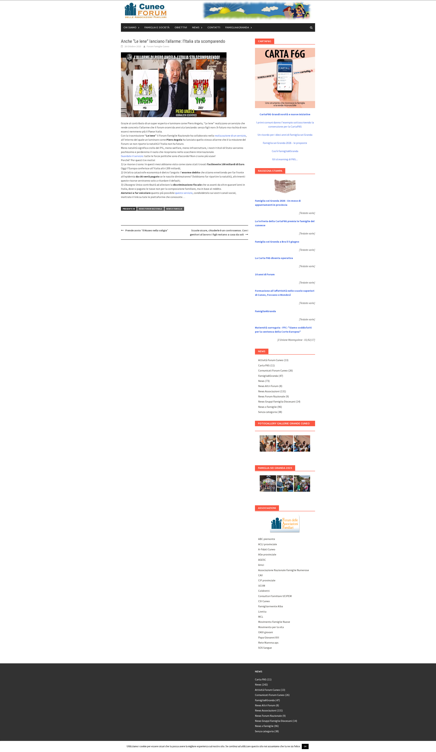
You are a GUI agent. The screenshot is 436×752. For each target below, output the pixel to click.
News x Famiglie (174, 208)
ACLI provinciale (267, 544)
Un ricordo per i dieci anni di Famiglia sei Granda (285, 134)
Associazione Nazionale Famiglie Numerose (283, 570)
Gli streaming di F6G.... (285, 159)
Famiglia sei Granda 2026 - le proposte (285, 143)
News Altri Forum (268, 386)
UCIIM (261, 585)
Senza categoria (267, 412)
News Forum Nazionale (150, 208)
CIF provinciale (266, 580)
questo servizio (184, 193)
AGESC (262, 559)
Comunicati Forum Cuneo (273, 370)
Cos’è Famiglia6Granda (285, 151)
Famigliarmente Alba (270, 606)
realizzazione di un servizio (230, 135)
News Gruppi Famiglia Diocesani (276, 401)
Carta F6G (264, 365)
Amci (261, 565)
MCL (260, 616)
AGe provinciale (267, 554)
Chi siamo (129, 27)
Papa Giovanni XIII (268, 637)
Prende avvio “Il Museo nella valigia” (146, 230)
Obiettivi (181, 27)
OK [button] (305, 746)
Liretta (262, 611)
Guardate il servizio (132, 156)
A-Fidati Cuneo (266, 549)
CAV (260, 575)
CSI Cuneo (264, 601)
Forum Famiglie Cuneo (158, 46)
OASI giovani (265, 632)
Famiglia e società (156, 27)
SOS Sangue (265, 647)
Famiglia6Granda (237, 27)
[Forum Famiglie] (285, 523)
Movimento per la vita (271, 627)
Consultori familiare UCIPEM (275, 596)
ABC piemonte (266, 539)
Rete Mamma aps (268, 642)
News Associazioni (268, 391)
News (195, 27)
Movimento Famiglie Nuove (274, 621)
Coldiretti (264, 590)
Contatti (213, 27)
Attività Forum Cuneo (270, 360)
